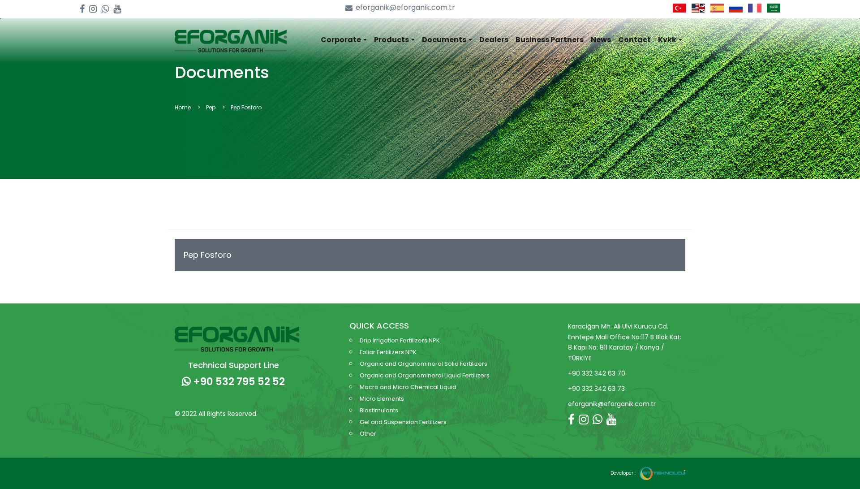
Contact (634, 40)
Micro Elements (382, 398)
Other (368, 433)
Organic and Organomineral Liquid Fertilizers (425, 375)
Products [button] (392, 40)
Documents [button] (445, 40)
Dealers (493, 40)
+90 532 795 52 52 (238, 381)
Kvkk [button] (668, 40)
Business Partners (550, 40)
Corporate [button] (341, 40)
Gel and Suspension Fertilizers (403, 422)
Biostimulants (379, 410)
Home (183, 107)
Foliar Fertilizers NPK (388, 352)
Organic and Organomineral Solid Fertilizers (423, 363)
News (601, 40)
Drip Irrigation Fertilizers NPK (400, 340)
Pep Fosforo (208, 254)
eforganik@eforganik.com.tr (405, 8)
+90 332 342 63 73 (596, 388)
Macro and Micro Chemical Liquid (408, 387)
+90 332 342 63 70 (596, 373)
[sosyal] (82, 9)
